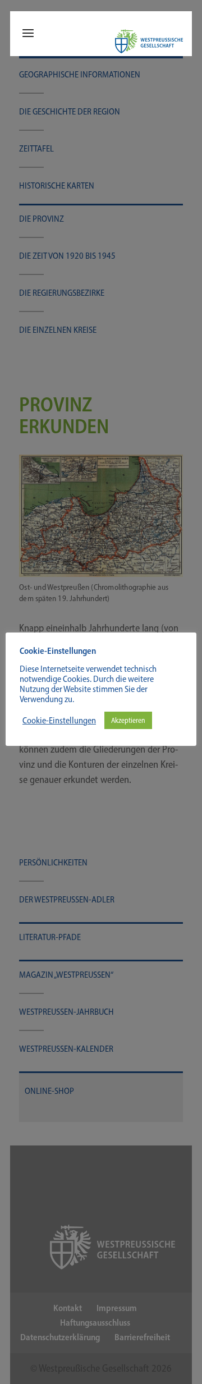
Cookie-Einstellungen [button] (59, 721)
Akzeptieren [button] (128, 720)
